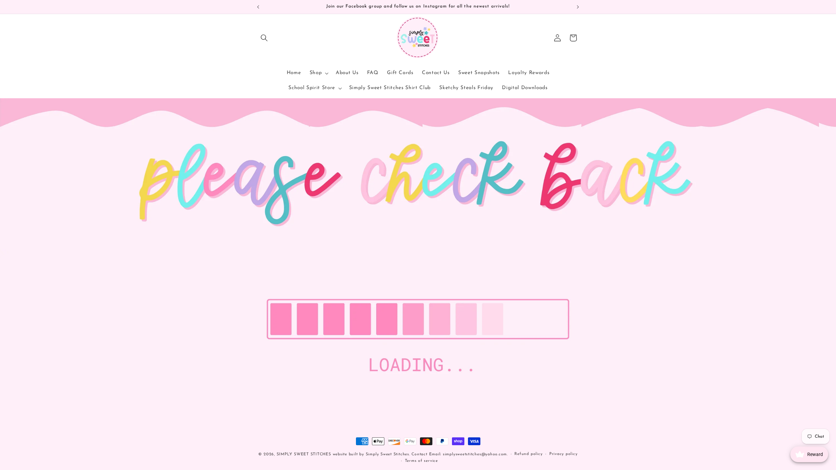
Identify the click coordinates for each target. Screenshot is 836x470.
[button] (264, 38)
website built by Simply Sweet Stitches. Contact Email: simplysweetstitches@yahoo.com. (420, 454)
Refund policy (528, 454)
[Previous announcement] (258, 7)
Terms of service (421, 461)
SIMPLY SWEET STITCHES (304, 454)
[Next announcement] (578, 7)
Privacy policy (563, 454)
